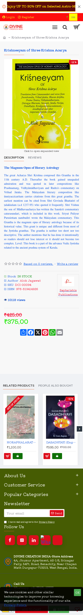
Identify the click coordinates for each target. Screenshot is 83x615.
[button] (3, 428)
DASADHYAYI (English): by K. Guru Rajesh (61, 442)
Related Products (18, 385)
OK (77, 592)
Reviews (35, 157)
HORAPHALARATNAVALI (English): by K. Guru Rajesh (21, 442)
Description (14, 157)
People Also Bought (55, 385)
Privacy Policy (15, 605)
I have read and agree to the (31, 521)
